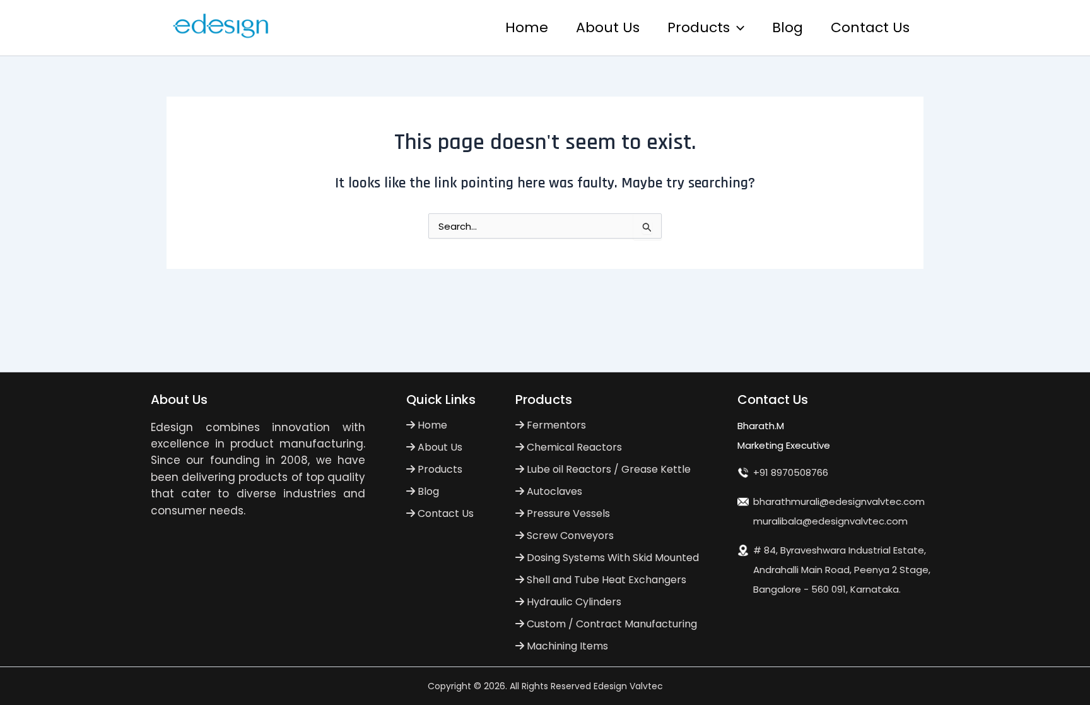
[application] (737, 28)
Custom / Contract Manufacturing (610, 624)
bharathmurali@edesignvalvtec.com (839, 501)
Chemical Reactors (573, 447)
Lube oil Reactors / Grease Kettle (607, 469)
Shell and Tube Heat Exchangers (605, 579)
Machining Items (566, 646)
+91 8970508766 (790, 472)
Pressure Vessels (567, 513)
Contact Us (870, 27)
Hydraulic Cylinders (572, 602)
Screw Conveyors (569, 535)
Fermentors (555, 425)
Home (526, 27)
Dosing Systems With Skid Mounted (611, 557)
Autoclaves (553, 491)
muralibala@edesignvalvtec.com (830, 521)
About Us (608, 27)
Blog (787, 27)
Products (698, 27)
